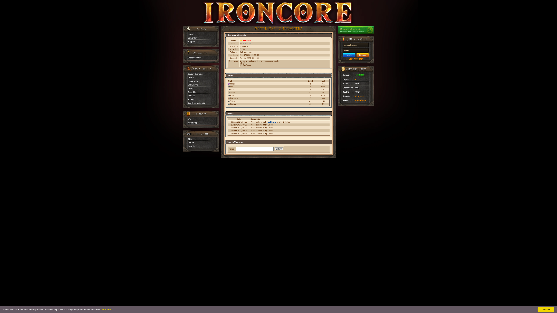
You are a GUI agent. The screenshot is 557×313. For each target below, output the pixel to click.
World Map (192, 122)
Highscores (193, 81)
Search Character (195, 74)
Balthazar (272, 122)
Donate (191, 142)
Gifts (190, 139)
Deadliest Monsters (196, 103)
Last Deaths (193, 84)
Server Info (193, 38)
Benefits (191, 146)
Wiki (189, 119)
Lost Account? (356, 58)
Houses (191, 95)
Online (191, 77)
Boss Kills (192, 92)
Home (190, 34)
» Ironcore (359, 96)
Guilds (190, 88)
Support (191, 41)
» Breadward (360, 100)
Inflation (191, 99)
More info (106, 309)
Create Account (194, 57)
